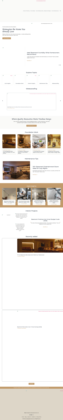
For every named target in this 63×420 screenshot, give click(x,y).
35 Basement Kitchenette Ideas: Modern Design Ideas (54, 152)
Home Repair (32, 10)
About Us (29, 416)
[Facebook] (30, 415)
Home (23, 416)
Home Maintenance (55, 10)
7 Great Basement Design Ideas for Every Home (38, 152)
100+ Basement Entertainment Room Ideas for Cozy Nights (46, 167)
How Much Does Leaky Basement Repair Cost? (24, 202)
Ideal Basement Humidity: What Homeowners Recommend (43, 53)
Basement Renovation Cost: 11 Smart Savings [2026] (29, 326)
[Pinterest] (31, 415)
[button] (59, 65)
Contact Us (34, 416)
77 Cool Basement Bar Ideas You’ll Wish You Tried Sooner (9, 152)
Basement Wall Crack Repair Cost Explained (9, 202)
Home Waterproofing (39, 10)
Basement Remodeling (22, 328)
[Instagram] (33, 415)
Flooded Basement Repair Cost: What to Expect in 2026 (39, 201)
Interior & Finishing (26, 10)
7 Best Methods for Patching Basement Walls (53, 201)
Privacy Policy (38, 416)
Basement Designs (47, 10)
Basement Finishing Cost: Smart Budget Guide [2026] (45, 220)
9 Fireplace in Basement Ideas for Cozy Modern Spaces (23, 152)
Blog (26, 416)
